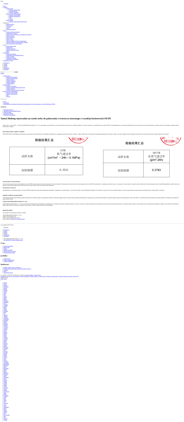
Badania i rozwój (10, 24)
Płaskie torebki (9, 20)
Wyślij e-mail (4, 279)
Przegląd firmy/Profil (11, 46)
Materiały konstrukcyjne (14, 16)
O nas (4, 45)
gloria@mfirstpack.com (17, 240)
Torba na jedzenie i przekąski (13, 32)
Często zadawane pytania (9, 252)
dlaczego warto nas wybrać (12, 50)
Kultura (5, 248)
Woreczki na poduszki (11, 86)
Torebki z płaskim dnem (14, 10)
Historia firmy (9, 47)
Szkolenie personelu (10, 48)
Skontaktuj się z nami (8, 60)
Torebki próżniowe (10, 88)
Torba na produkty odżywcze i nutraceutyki (16, 41)
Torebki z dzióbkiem (14, 12)
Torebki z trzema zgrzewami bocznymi (18, 21)
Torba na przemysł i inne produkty (14, 43)
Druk (10, 17)
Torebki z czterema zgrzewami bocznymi (15, 87)
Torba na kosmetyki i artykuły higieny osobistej (17, 42)
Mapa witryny (37, 275)
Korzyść (11, 19)
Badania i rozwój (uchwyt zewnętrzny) (12, 267)
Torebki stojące (9, 8)
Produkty (5, 7)
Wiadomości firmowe (11, 54)
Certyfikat (8, 26)
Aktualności (6, 52)
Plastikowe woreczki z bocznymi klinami (10, 276)
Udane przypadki (10, 56)
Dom (4, 6)
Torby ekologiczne (10, 37)
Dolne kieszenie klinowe (12, 77)
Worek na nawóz (10, 36)
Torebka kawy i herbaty (11, 33)
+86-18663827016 (7, 240)
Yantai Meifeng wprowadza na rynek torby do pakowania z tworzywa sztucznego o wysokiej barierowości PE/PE (29, 104)
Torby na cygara (10, 39)
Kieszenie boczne (13, 11)
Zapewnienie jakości (11, 29)
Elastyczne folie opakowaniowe (13, 13)
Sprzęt (7, 28)
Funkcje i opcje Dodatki (14, 15)
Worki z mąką (9, 38)
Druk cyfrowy (9, 25)
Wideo (7, 51)
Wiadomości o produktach (12, 59)
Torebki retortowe (10, 83)
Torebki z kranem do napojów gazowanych (68, 276)
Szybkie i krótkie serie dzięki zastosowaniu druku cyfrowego (17, 268)
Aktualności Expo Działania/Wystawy (15, 55)
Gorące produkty (30, 275)
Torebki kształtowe (10, 82)
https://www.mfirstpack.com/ (18, 219)
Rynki (4, 30)
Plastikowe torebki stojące (52, 276)
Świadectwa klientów (11, 58)
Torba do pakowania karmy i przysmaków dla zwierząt (18, 34)
